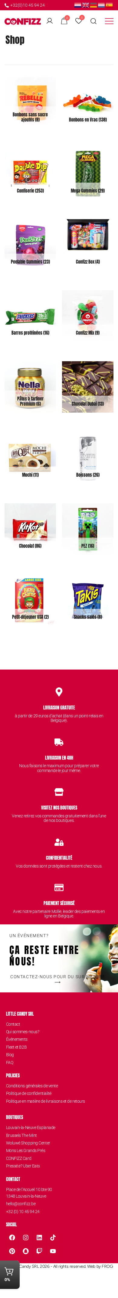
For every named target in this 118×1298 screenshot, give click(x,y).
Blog (10, 1054)
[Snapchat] (26, 1251)
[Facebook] (12, 1237)
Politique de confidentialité (28, 1093)
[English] (86, 5)
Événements (17, 1039)
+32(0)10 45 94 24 (27, 5)
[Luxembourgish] (102, 5)
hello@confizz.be (21, 1203)
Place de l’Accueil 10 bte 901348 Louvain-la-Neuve (29, 1193)
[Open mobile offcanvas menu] (109, 21)
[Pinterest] (12, 1251)
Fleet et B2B (16, 1047)
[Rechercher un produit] (93, 21)
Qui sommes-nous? (22, 1031)
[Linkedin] (39, 1237)
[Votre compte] (49, 21)
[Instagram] (26, 1237)
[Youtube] (53, 1251)
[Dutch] (78, 5)
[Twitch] (39, 1251)
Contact (13, 1024)
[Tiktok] (53, 1237)
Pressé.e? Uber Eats (23, 1165)
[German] (94, 5)
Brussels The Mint (21, 1135)
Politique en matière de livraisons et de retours (45, 1101)
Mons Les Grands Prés (25, 1150)
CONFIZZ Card (18, 1158)
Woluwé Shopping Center (28, 1143)
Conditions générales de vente (32, 1085)
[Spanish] (109, 5)
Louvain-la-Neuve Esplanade (30, 1127)
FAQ (9, 1062)
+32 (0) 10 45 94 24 (23, 1211)
